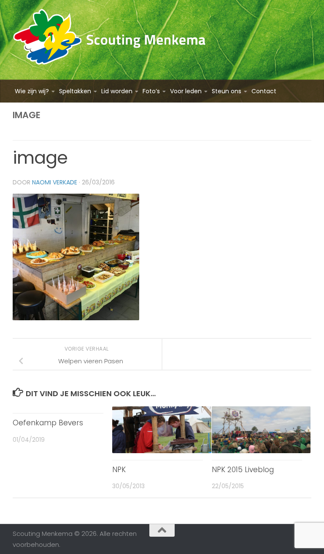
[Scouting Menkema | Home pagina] (109, 39)
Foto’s (151, 91)
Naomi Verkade (54, 182)
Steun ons (226, 91)
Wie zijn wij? (32, 91)
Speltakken (75, 91)
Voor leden (186, 91)
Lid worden (116, 91)
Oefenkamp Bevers (48, 423)
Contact (263, 91)
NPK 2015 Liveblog (243, 470)
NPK (119, 470)
